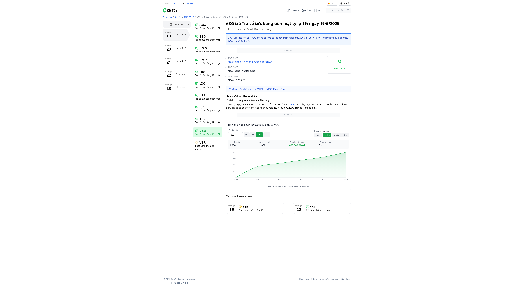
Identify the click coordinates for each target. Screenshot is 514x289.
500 (252, 135)
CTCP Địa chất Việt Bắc (247, 29)
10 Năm (336, 135)
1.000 (259, 135)
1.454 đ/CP (189, 3)
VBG (292, 104)
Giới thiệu (345, 279)
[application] (288, 167)
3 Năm (318, 135)
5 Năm (327, 135)
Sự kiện (178, 17)
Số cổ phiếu (233, 130)
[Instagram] (186, 283)
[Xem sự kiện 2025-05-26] (188, 24)
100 (246, 135)
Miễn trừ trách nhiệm (329, 279)
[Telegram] (175, 283)
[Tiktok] (182, 283)
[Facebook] (171, 283)
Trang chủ (167, 17)
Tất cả (345, 135)
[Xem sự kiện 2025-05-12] (165, 24)
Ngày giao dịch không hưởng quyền (248, 61)
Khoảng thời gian (322, 131)
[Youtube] (178, 283)
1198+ (172, 3)
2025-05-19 (189, 17)
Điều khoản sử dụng (308, 279)
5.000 (267, 135)
